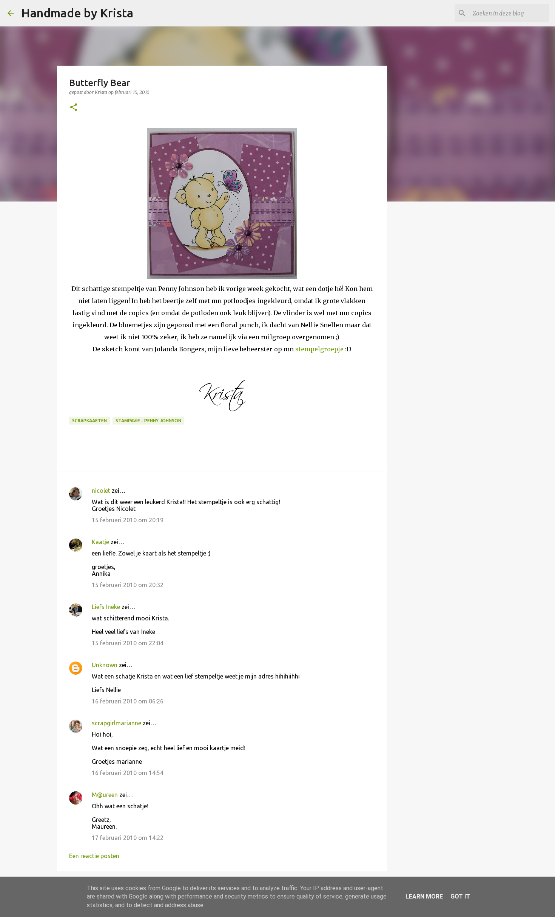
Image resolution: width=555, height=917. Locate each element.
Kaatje (100, 542)
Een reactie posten (94, 855)
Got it (460, 896)
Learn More (424, 896)
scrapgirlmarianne (116, 723)
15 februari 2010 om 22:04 (127, 643)
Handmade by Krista (77, 13)
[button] (73, 108)
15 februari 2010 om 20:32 (127, 585)
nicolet (101, 490)
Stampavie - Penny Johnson (148, 420)
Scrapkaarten (89, 420)
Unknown (104, 665)
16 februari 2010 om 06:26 (127, 701)
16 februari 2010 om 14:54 (127, 772)
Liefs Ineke (106, 606)
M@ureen (105, 794)
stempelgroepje (319, 349)
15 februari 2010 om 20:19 (127, 520)
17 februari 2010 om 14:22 (127, 837)
